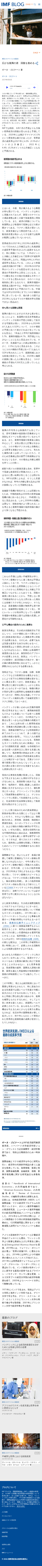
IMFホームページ (7, 1553)
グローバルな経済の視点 (10, 1528)
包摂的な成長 (6, 1545)
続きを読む (21, 1506)
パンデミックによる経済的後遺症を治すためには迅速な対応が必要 (20, 1346)
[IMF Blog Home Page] (13, 4)
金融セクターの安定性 (9, 1520)
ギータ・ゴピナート (9, 76)
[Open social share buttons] (36, 63)
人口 (3, 1549)
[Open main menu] (39, 4)
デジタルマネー (7, 1516)
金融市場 (5, 1532)
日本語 (28, 4)
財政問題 (5, 1536)
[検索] (35, 4)
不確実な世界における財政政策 (16, 1456)
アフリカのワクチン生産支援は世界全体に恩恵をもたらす (20, 1406)
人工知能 (5, 1512)
